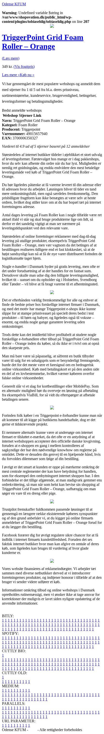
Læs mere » (11, 75)
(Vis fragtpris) (24, 66)
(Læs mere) (10, 58)
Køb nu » (27, 75)
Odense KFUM (14, 4)
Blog (33, 730)
